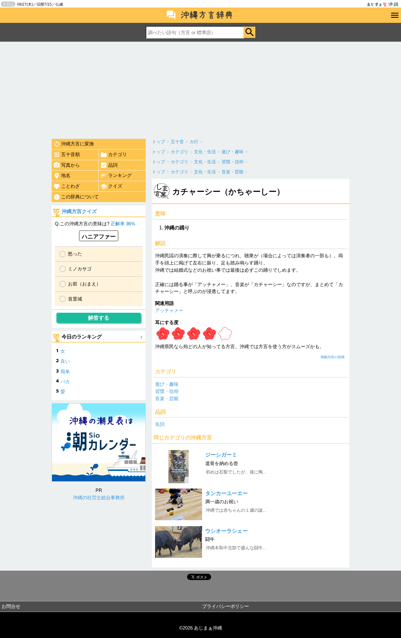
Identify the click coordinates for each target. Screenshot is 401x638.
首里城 (75, 298)
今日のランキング (82, 336)
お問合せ (11, 606)
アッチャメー (169, 310)
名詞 (159, 424)
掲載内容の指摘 (332, 357)
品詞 (112, 165)
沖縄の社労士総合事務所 (99, 497)
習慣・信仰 (167, 391)
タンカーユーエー (226, 493)
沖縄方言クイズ (79, 211)
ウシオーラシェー (226, 531)
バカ (65, 381)
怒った (75, 253)
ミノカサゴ (79, 268)
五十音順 (70, 154)
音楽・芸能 (167, 398)
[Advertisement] (200, 89)
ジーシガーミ (221, 455)
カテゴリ (117, 154)
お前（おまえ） (84, 283)
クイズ (115, 186)
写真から (70, 165)
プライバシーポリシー (225, 606)
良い (65, 361)
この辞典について (80, 196)
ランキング (120, 175)
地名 (65, 175)
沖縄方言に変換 (77, 143)
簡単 (65, 371)
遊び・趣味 (167, 384)
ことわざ (70, 186)
